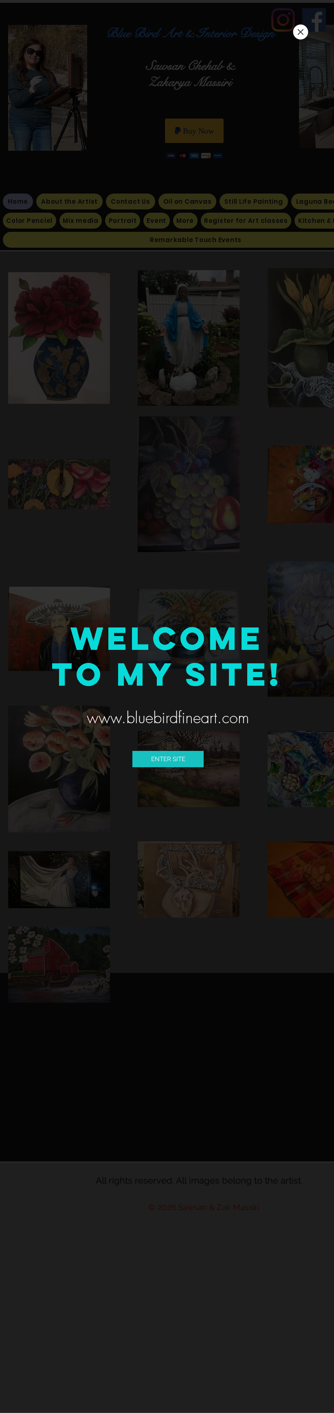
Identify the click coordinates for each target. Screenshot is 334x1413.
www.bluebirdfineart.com (168, 717)
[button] (301, 32)
